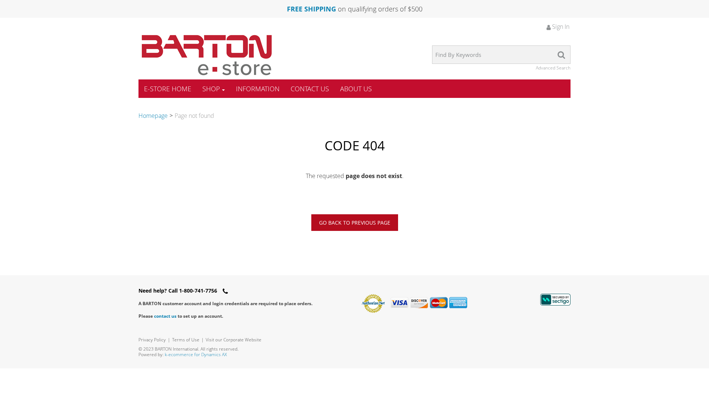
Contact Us (310, 88)
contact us (165, 316)
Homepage (153, 116)
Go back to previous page (354, 222)
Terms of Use (185, 340)
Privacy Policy (152, 340)
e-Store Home (167, 88)
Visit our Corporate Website (233, 340)
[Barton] (206, 55)
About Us (356, 88)
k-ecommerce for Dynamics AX (196, 354)
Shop (211, 88)
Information (258, 88)
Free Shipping (311, 8)
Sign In (560, 27)
